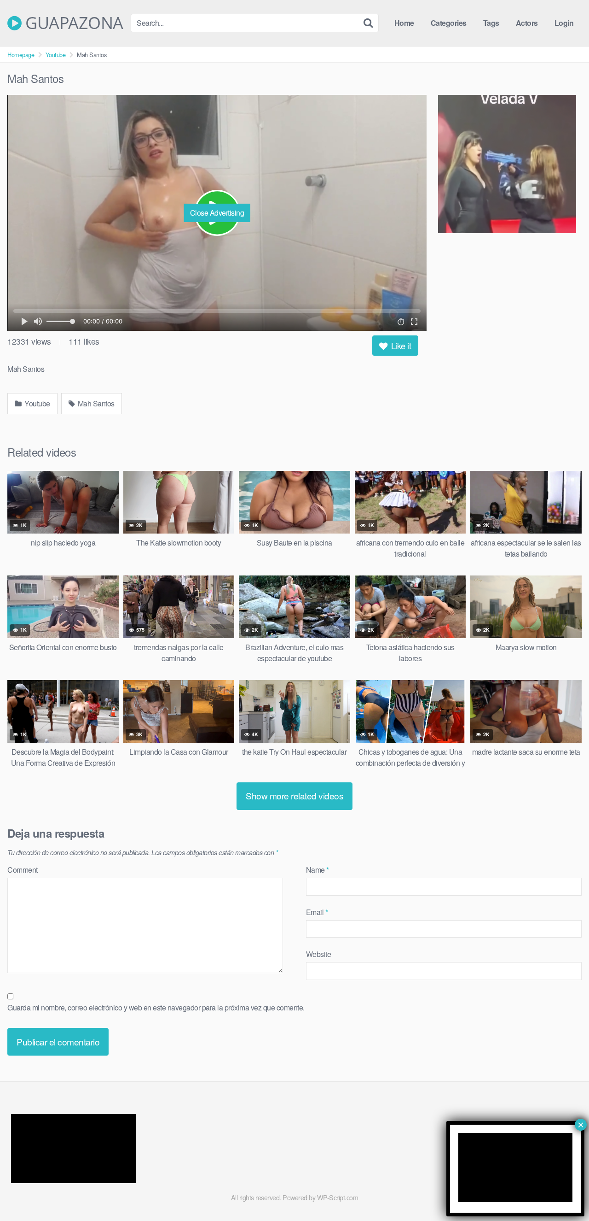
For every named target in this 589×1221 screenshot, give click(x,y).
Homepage (20, 54)
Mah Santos (95, 403)
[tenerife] (510, 165)
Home (404, 23)
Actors (527, 23)
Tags (491, 23)
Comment (22, 869)
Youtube (56, 54)
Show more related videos (294, 795)
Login (564, 23)
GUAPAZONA (72, 23)
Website (318, 954)
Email (317, 912)
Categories (449, 23)
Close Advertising (217, 212)
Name (317, 869)
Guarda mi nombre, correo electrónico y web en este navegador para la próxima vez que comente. (156, 1007)
